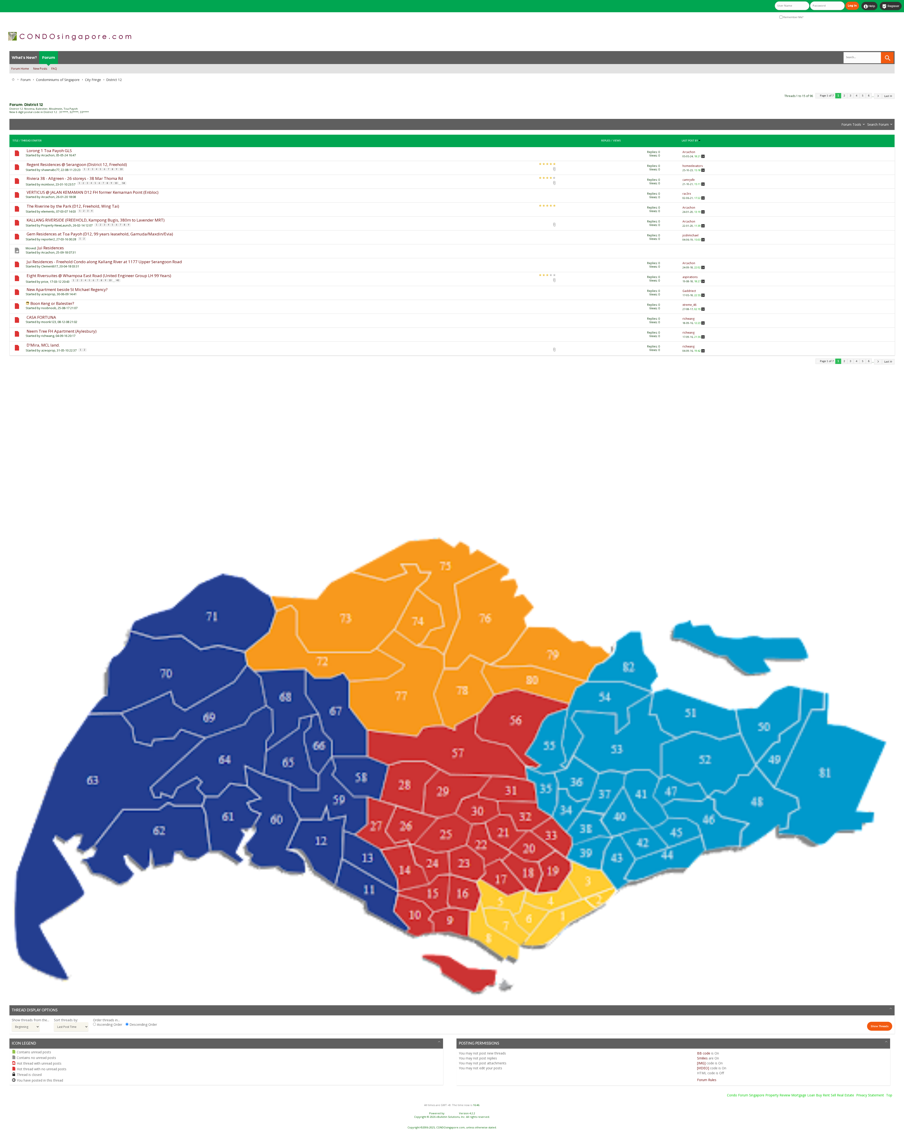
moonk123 (48, 322)
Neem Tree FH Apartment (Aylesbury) (62, 331)
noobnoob (48, 308)
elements (48, 211)
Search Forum (878, 124)
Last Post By (690, 140)
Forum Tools (851, 124)
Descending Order (143, 1024)
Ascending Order (109, 1024)
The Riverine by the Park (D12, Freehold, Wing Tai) (73, 206)
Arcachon (48, 155)
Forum (48, 57)
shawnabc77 (50, 170)
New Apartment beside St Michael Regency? (67, 289)
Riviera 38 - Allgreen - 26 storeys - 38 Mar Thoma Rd (75, 178)
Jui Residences (50, 247)
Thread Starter (31, 140)
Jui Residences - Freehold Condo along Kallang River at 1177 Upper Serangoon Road (104, 261)
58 (123, 183)
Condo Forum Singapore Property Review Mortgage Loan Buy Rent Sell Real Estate (790, 1095)
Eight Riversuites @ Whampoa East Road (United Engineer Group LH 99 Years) (99, 275)
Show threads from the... (30, 1020)
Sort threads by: (66, 1020)
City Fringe (93, 79)
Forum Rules (706, 1080)
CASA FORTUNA (41, 317)
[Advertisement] (150, 444)
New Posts (40, 69)
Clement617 (49, 266)
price (44, 281)
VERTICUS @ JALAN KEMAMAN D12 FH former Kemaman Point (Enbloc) (92, 192)
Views (617, 140)
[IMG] (701, 1063)
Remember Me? (793, 17)
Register (890, 6)
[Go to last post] (703, 156)
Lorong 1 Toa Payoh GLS (49, 150)
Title (15, 140)
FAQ (54, 69)
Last (886, 96)
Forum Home (20, 69)
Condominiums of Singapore (58, 79)
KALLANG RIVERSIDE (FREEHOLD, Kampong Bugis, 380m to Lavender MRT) (96, 220)
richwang (47, 336)
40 (117, 280)
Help (869, 6)
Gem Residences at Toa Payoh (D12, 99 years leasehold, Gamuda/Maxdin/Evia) (100, 234)
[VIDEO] (703, 1068)
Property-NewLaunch (56, 225)
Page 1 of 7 (827, 95)
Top (889, 1095)
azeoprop (48, 294)
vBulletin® (451, 1113)
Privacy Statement (870, 1095)
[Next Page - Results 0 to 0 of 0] (878, 96)
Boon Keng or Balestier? (52, 303)
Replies (605, 140)
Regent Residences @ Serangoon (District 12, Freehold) (77, 164)
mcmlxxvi (47, 184)
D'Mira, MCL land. (43, 345)
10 (121, 169)
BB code (703, 1053)
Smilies (702, 1058)
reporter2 (48, 239)
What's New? (24, 57)
